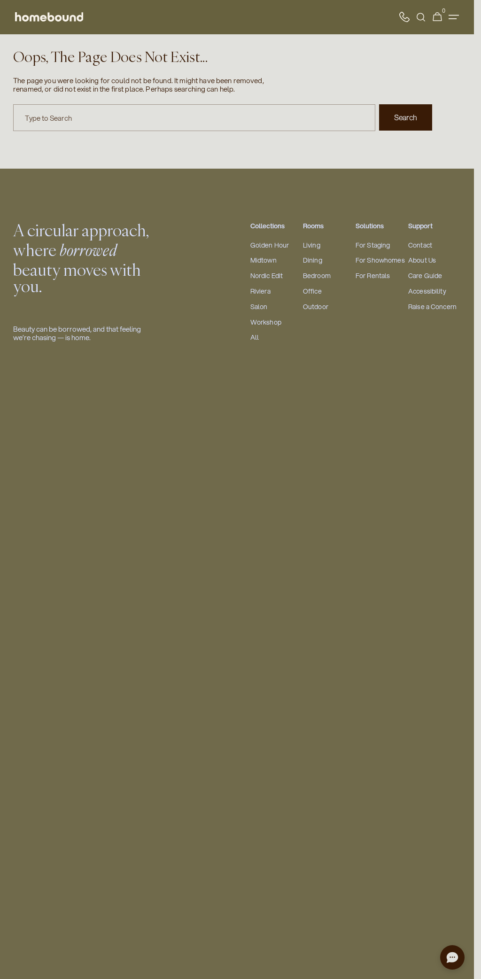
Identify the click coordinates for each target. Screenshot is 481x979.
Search (405, 117)
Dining (312, 260)
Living (311, 245)
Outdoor (315, 307)
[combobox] (194, 117)
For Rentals (373, 276)
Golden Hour (269, 245)
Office (312, 291)
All (254, 338)
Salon (259, 307)
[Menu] (454, 17)
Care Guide (425, 276)
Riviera (260, 291)
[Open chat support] (452, 957)
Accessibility (427, 291)
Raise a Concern (432, 307)
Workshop (265, 322)
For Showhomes (380, 260)
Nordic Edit (266, 276)
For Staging (373, 245)
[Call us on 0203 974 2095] (404, 17)
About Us (422, 260)
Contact (420, 245)
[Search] (421, 17)
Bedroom (317, 276)
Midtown (263, 260)
